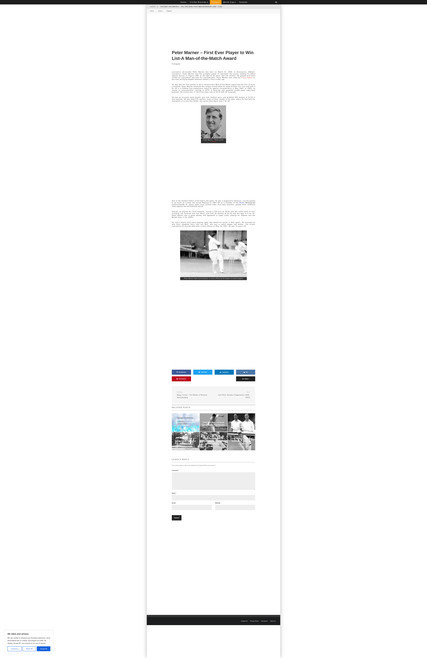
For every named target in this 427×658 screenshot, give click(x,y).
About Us (273, 621)
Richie (242, 203)
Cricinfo (213, 141)
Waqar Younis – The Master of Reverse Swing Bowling (192, 394)
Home (183, 2)
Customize (14, 649)
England (177, 64)
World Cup (228, 2)
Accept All (43, 649)
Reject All (29, 649)
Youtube (243, 2)
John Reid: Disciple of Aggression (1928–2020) (234, 394)
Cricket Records (198, 2)
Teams (214, 2)
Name (174, 493)
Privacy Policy (254, 621)
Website (217, 503)
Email (174, 503)
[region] (28, 642)
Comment (175, 470)
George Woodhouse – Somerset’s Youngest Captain (182, 6)
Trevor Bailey (246, 77)
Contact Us (244, 621)
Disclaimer (264, 621)
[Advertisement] (213, 29)
